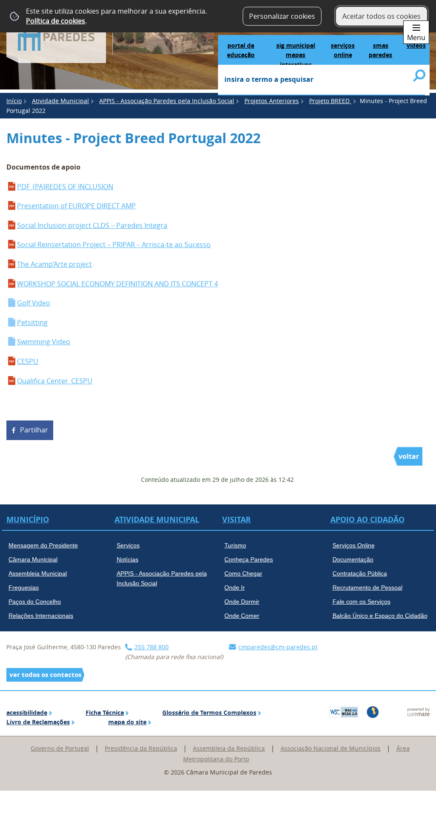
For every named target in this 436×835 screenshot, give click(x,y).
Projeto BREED (330, 101)
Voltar (409, 456)
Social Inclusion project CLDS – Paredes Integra (92, 225)
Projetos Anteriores (271, 101)
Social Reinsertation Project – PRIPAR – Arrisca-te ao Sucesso (114, 244)
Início (14, 101)
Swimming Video (43, 341)
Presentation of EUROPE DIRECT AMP (76, 205)
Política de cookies (55, 21)
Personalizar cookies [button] (282, 16)
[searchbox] (321, 80)
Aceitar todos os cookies (381, 16)
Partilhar (34, 430)
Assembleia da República (229, 748)
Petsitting (32, 322)
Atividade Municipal (60, 101)
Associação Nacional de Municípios (331, 748)
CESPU (27, 361)
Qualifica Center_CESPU (54, 381)
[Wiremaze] (418, 711)
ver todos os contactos (45, 674)
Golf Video (33, 303)
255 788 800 (152, 647)
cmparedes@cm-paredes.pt (278, 647)
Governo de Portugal (60, 748)
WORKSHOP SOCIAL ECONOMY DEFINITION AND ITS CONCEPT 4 (117, 283)
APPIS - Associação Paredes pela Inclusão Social (166, 101)
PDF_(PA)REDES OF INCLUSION (65, 186)
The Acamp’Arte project (54, 264)
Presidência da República (141, 748)
